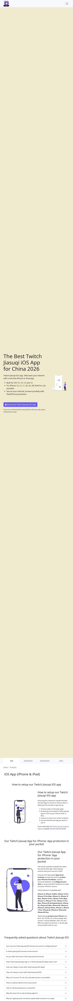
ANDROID (28, 761)
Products (13, 767)
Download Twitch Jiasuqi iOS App (21, 404)
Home (5, 767)
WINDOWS (45, 761)
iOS (11, 761)
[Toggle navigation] (67, 4)
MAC (61, 761)
